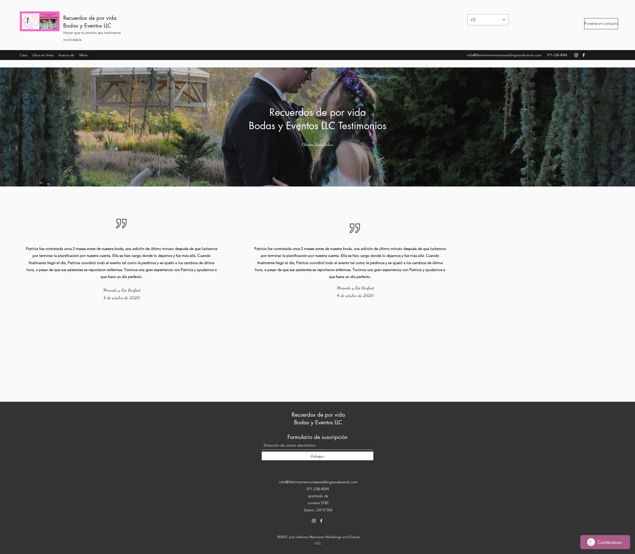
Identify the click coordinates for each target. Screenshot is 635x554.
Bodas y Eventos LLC (87, 25)
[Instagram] (576, 55)
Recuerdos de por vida (90, 17)
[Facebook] (583, 55)
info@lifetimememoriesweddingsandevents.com (504, 55)
